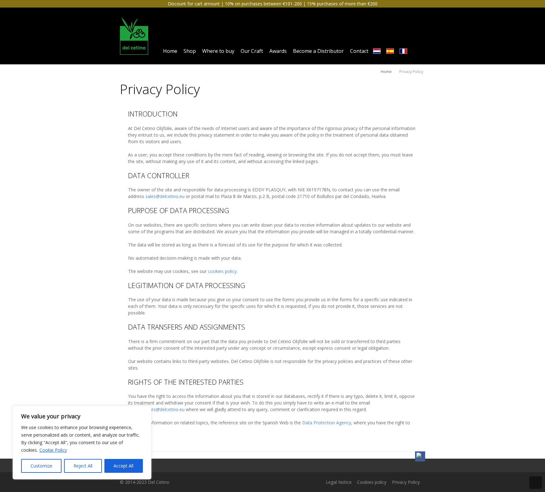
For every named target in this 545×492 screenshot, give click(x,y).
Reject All (82, 466)
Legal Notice (339, 482)
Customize (41, 466)
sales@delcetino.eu (165, 196)
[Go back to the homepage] (134, 36)
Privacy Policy (406, 482)
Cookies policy (371, 482)
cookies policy (222, 271)
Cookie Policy (53, 450)
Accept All (123, 466)
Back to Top (535, 482)
